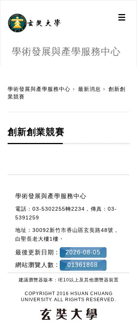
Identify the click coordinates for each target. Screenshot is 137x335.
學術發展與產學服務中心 (39, 89)
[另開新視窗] (34, 23)
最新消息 (89, 89)
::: (3, 70)
